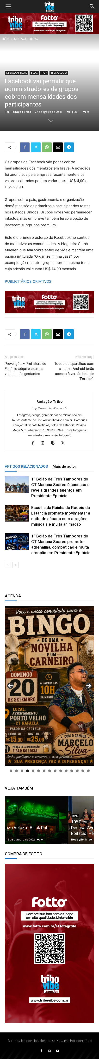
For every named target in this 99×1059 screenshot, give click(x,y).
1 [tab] (11, 771)
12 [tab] (71, 771)
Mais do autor (64, 466)
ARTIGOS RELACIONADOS (26, 466)
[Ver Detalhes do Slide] (49, 943)
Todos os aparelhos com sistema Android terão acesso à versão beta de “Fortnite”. (74, 371)
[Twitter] (36, 147)
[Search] (92, 6)
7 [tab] (44, 771)
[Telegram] (69, 147)
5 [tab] (33, 771)
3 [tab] (22, 771)
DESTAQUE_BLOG (26, 39)
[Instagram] (45, 443)
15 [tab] (88, 771)
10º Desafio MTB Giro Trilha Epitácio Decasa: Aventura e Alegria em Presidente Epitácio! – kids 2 (47, 827)
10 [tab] (60, 771)
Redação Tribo (21, 111)
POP (44, 72)
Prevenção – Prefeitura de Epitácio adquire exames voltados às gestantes (25, 368)
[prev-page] (8, 565)
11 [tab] (66, 771)
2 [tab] (16, 771)
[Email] (58, 147)
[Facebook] (25, 147)
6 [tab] (38, 771)
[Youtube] (58, 1051)
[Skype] (55, 443)
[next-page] (15, 565)
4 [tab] (27, 771)
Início (6, 39)
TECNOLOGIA (59, 72)
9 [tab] (55, 771)
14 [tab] (82, 771)
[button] (8, 6)
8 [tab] (49, 771)
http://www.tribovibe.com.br (50, 408)
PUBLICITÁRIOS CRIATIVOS (28, 281)
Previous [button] (10, 686)
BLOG (34, 72)
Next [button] (89, 686)
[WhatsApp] (47, 147)
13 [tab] (77, 771)
